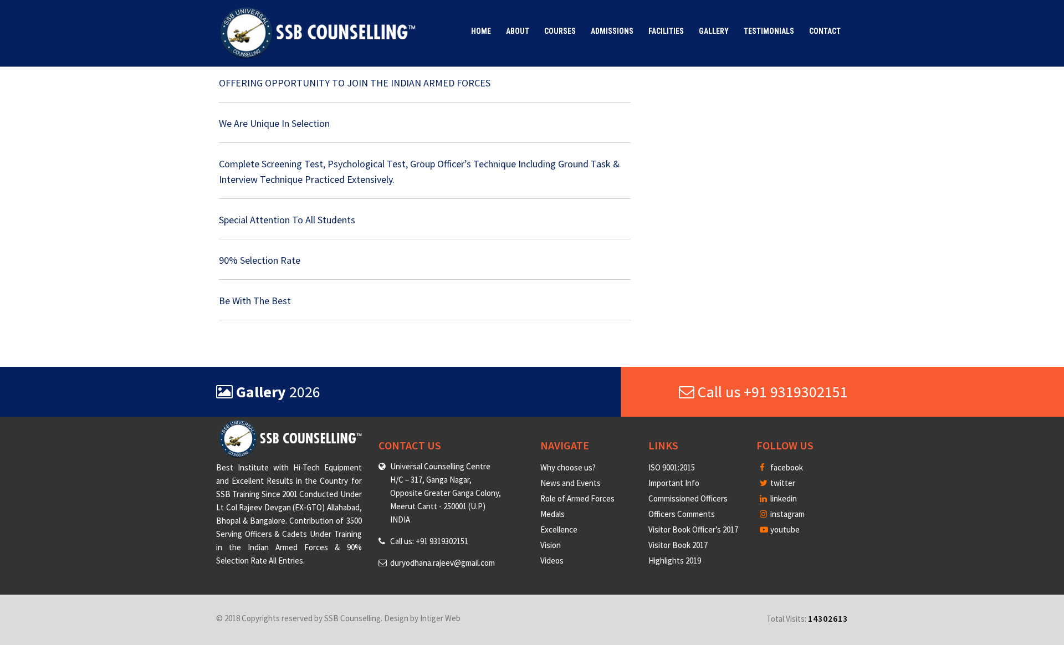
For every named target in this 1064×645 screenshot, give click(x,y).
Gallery (714, 31)
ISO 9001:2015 (671, 467)
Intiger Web (440, 618)
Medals (552, 514)
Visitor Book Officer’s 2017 (693, 529)
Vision (550, 545)
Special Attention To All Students (287, 219)
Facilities (666, 31)
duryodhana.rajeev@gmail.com (442, 562)
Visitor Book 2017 (678, 545)
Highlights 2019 (674, 560)
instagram (787, 514)
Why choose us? (568, 467)
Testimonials (769, 31)
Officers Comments (681, 514)
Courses (560, 31)
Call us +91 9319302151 (771, 392)
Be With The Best (255, 300)
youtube (784, 529)
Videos (552, 560)
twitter (782, 483)
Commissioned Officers (688, 498)
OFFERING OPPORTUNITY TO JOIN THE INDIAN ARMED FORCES (354, 82)
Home (481, 31)
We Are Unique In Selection (274, 123)
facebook (786, 467)
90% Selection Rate (259, 260)
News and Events (570, 483)
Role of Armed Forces (577, 498)
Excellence (558, 529)
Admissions (612, 31)
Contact (825, 31)
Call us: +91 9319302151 (429, 541)
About (517, 31)
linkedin (783, 498)
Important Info (673, 483)
